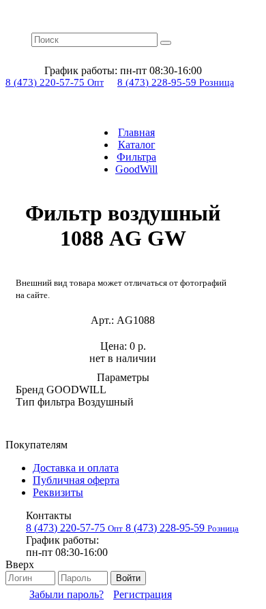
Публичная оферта (76, 480)
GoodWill (136, 169)
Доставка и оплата (76, 468)
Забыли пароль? (66, 594)
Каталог (137, 144)
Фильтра (136, 157)
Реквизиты (58, 492)
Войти (128, 578)
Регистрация (142, 594)
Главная (136, 132)
